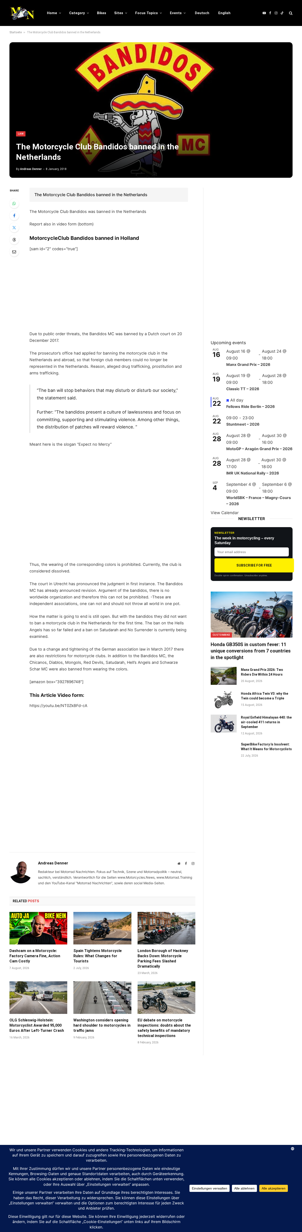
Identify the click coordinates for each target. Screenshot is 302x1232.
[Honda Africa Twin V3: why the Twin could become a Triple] (224, 700)
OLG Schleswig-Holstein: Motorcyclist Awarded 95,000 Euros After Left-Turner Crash (36, 1025)
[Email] (14, 251)
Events (176, 13)
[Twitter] (14, 227)
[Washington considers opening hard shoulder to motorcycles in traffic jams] (102, 997)
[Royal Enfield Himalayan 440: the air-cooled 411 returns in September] (224, 723)
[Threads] (14, 239)
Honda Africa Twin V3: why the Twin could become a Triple (264, 696)
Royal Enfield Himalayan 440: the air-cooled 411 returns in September (266, 722)
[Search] (290, 13)
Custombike (221, 634)
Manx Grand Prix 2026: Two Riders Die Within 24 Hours (262, 672)
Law (21, 133)
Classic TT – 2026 (242, 388)
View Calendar (225, 512)
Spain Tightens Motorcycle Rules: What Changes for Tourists (97, 955)
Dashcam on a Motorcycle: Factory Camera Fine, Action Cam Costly (34, 955)
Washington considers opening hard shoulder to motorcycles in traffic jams (101, 1025)
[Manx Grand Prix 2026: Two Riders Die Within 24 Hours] (224, 676)
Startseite (15, 32)
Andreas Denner (31, 169)
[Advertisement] (108, 291)
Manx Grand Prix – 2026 (248, 364)
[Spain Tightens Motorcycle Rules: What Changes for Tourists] (102, 928)
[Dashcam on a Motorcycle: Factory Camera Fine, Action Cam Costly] (38, 928)
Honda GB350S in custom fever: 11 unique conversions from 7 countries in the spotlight (251, 651)
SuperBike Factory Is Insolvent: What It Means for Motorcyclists (266, 746)
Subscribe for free (254, 565)
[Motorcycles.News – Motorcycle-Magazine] (22, 13)
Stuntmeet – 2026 (243, 424)
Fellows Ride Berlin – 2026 (250, 406)
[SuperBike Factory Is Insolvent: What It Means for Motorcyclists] (224, 750)
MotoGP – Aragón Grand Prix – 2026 (259, 448)
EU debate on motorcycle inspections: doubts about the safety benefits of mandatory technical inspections (164, 1028)
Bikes (101, 13)
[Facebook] (14, 215)
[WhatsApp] (14, 203)
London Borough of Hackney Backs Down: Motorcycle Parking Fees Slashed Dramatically (163, 958)
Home (52, 13)
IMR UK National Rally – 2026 (252, 473)
